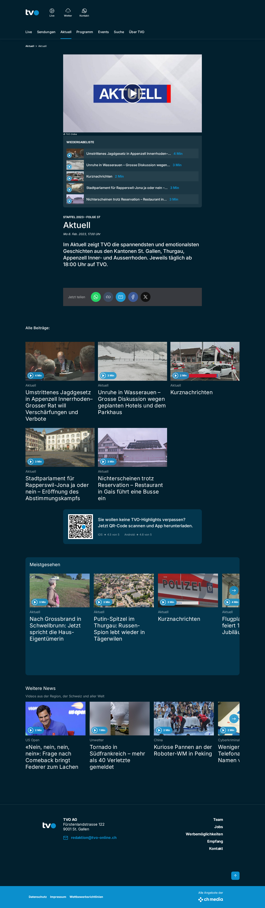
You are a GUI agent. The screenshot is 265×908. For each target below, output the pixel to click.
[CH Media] (210, 899)
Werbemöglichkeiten (204, 834)
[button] (108, 297)
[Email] (121, 297)
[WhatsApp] (96, 297)
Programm (84, 32)
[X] (146, 297)
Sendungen (46, 32)
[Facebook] (133, 297)
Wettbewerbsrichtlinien (86, 896)
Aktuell (65, 32)
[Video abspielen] (132, 93)
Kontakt (216, 848)
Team (218, 819)
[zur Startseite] (32, 12)
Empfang (215, 841)
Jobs (218, 827)
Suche (119, 32)
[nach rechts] (233, 590)
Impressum (58, 896)
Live (28, 32)
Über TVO (136, 32)
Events (103, 32)
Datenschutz (38, 896)
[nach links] (31, 590)
